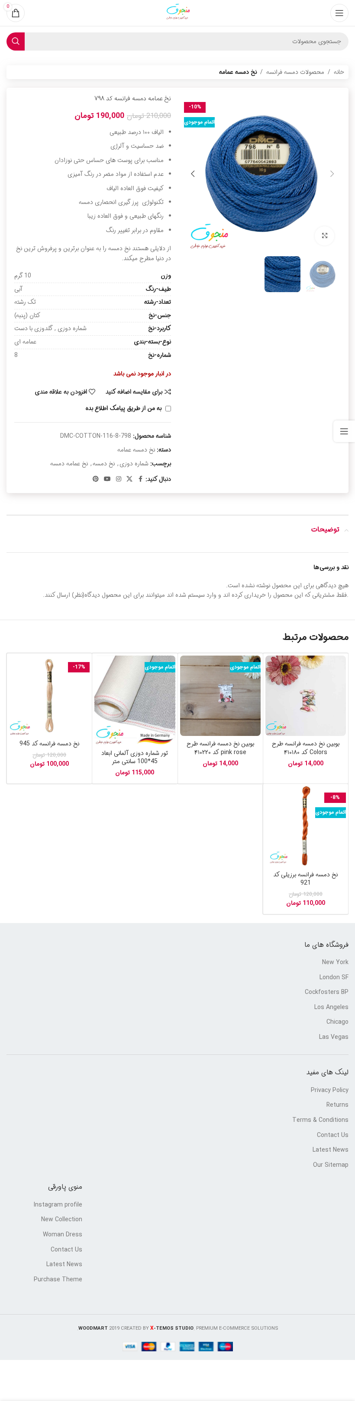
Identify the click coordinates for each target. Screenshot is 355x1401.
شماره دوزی (133, 463)
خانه (339, 72)
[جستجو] (15, 41)
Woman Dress (62, 1235)
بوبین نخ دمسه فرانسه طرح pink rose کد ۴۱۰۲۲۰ (220, 748)
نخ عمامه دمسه (69, 463)
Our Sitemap (331, 1165)
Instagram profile (58, 1205)
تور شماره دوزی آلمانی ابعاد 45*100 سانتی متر (134, 757)
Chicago (337, 1022)
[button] (332, 173)
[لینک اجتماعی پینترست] (95, 479)
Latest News (331, 1150)
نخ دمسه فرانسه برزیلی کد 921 (305, 879)
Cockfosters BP (327, 992)
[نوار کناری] (344, 431)
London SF (334, 978)
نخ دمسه (104, 463)
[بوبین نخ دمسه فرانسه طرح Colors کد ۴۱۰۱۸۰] (305, 696)
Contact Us (333, 1135)
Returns (337, 1105)
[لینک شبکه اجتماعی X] (129, 479)
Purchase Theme (58, 1280)
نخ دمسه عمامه (238, 72)
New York (335, 962)
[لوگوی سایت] (177, 13)
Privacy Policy (330, 1090)
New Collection (61, 1220)
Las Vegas (334, 1037)
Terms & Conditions (320, 1120)
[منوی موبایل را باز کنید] (339, 13)
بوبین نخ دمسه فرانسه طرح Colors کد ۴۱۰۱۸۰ (305, 748)
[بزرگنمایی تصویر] (324, 236)
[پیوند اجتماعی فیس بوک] (140, 479)
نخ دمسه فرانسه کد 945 (49, 743)
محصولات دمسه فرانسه (295, 72)
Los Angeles (331, 1007)
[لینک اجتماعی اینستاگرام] (118, 479)
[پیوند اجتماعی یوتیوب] (107, 479)
